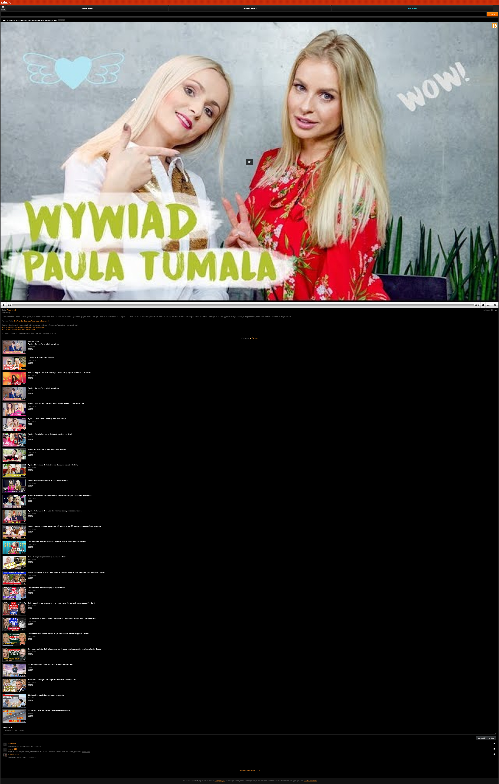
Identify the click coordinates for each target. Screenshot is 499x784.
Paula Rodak (11, 310)
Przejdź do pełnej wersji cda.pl (250, 770)
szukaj (492, 14)
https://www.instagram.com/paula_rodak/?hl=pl (18, 329)
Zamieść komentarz (486, 738)
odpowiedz (37, 746)
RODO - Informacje (310, 781)
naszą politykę (220, 781)
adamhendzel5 (13, 754)
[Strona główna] (6, 2)
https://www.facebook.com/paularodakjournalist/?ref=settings (23, 327)
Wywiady (255, 338)
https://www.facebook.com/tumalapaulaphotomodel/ (31, 321)
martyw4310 (12, 744)
